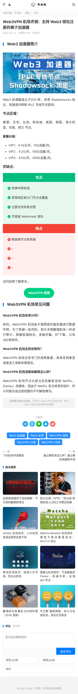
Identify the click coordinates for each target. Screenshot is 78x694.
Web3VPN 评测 (50, 442)
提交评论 (65, 651)
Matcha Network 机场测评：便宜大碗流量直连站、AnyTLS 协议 (57, 537)
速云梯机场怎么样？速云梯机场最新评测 (59, 457)
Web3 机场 (37, 435)
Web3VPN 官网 (39, 293)
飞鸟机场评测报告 (13, 455)
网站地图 (56, 688)
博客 (27, 13)
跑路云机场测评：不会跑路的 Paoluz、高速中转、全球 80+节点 (57, 576)
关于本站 (46, 688)
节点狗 (39, 4)
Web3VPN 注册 (26, 442)
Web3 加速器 (17, 435)
